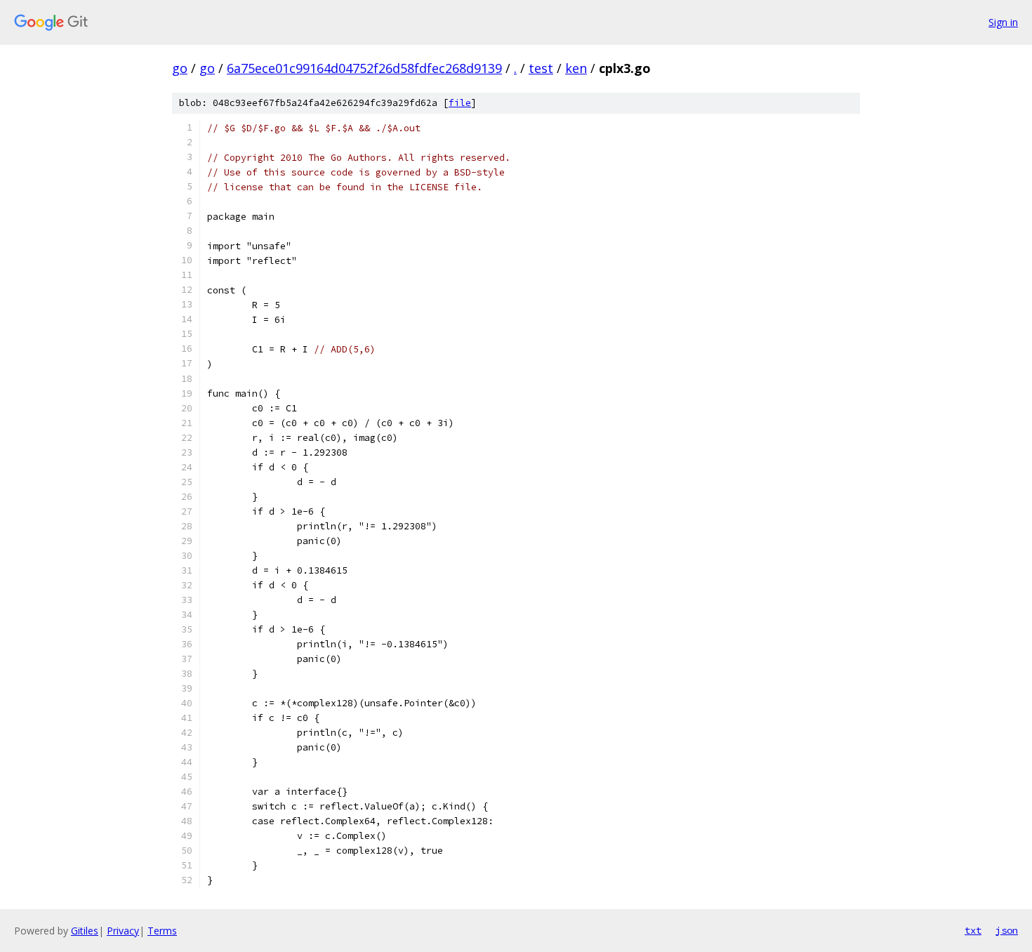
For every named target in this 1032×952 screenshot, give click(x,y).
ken (576, 68)
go (179, 68)
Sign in (1003, 22)
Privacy (123, 930)
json (1006, 930)
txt (973, 930)
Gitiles (84, 930)
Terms (162, 930)
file (460, 103)
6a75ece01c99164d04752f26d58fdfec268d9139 (364, 68)
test (541, 68)
